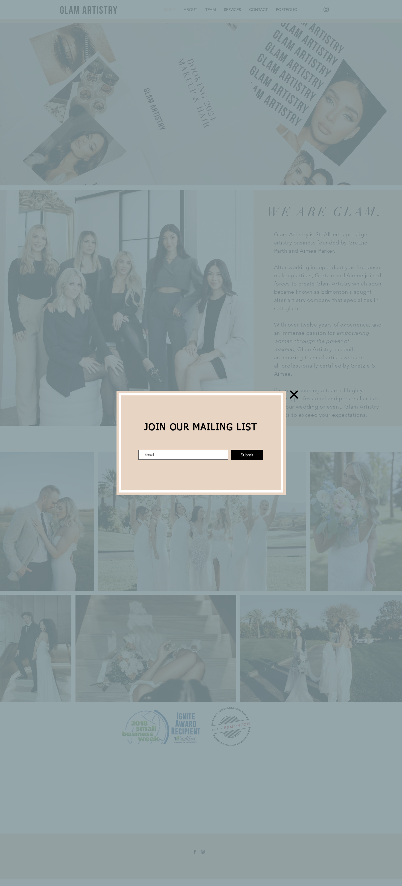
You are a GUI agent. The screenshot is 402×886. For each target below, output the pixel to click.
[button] (294, 394)
